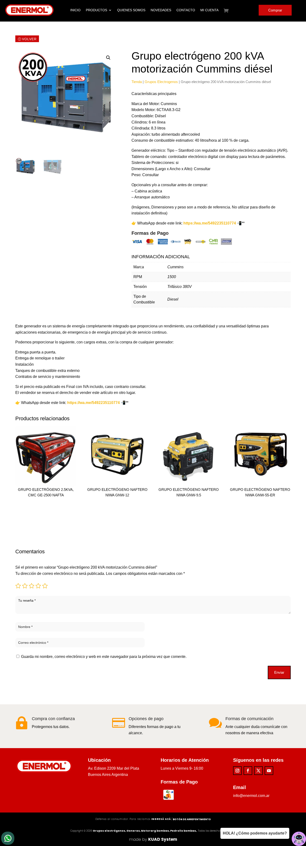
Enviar (279, 672)
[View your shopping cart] (230, 10)
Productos (96, 10)
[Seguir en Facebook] (248, 770)
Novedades (161, 10)
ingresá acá (161, 819)
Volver (29, 39)
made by (153, 839)
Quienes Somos (131, 10)
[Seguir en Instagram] (237, 770)
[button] (108, 57)
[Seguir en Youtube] (269, 770)
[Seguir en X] (258, 770)
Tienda (136, 82)
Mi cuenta (209, 10)
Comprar (275, 10)
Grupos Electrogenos (161, 82)
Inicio (75, 10)
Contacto (185, 10)
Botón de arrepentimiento (192, 819)
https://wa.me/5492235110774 (93, 403)
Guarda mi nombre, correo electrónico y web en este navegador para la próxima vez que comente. (103, 657)
